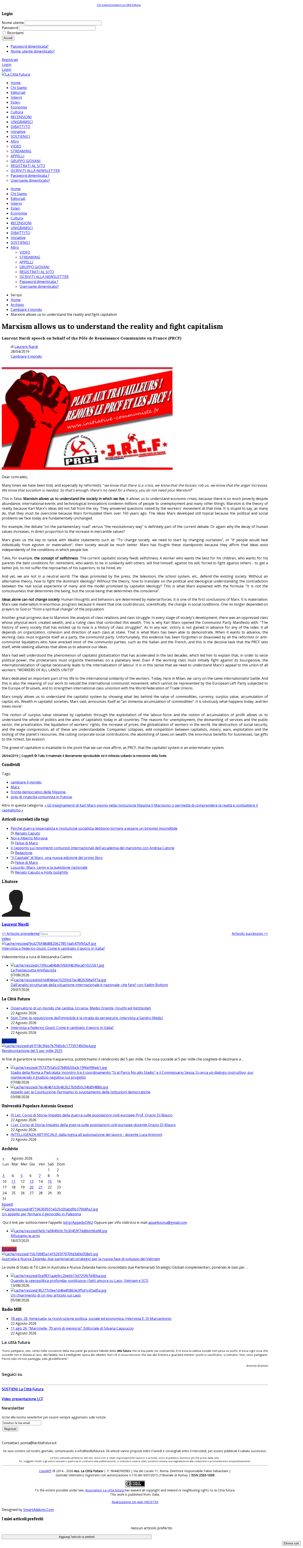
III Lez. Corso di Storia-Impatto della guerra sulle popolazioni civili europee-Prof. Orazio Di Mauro (92, 1115)
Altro (15, 247)
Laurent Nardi (26, 346)
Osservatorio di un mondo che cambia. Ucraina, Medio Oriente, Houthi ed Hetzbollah (81, 1008)
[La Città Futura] (16, 74)
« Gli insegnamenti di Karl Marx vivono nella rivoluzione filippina (97, 805)
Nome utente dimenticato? (33, 51)
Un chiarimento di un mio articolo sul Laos (46, 1295)
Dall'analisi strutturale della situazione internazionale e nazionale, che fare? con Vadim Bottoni (89, 984)
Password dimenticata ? (39, 281)
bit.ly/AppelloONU (78, 1222)
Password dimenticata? (30, 46)
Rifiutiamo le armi (25, 1235)
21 (41, 1187)
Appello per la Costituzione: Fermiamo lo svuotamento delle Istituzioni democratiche (80, 1092)
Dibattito (9, 1249)
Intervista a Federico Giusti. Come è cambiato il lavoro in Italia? (53, 948)
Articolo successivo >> (250, 933)
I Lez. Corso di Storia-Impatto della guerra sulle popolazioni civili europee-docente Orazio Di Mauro (93, 1124)
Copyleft (45, 1471)
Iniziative (18, 237)
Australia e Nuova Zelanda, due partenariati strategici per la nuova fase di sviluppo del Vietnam (81, 1258)
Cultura (17, 218)
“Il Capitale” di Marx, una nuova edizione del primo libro (57, 857)
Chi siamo (103, 5)
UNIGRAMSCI (22, 227)
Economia (19, 213)
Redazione (23, 852)
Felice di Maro (26, 843)
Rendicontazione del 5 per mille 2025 (32, 1050)
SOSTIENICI (20, 242)
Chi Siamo (19, 193)
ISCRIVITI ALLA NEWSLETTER (44, 276)
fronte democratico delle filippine (38, 792)
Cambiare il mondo (26, 309)
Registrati (10, 59)
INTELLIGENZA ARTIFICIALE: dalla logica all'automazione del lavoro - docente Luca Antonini (86, 1134)
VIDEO (25, 252)
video (6, 938)
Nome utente (13, 22)
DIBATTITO (20, 232)
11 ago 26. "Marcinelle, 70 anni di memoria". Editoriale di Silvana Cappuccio (72, 1328)
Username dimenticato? (39, 286)
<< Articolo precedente (20, 933)
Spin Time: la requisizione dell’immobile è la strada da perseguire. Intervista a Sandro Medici (87, 1017)
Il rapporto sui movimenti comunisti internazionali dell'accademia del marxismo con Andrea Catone (92, 847)
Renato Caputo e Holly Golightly (41, 872)
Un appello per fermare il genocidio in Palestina (41, 1214)
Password (10, 27)
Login (6, 64)
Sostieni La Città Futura (125, 5)
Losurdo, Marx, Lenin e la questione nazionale (49, 867)
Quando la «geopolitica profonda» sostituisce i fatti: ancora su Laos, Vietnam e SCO (79, 1280)
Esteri (15, 208)
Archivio (17, 304)
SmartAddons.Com (38, 1509)
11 (14, 1181)
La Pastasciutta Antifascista (33, 970)
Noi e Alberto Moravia (29, 838)
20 (31, 1187)
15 (50, 1181)
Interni (16, 203)
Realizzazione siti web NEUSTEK (135, 1502)
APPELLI (26, 262)
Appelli (7, 1204)
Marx (15, 787)
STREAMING (30, 257)
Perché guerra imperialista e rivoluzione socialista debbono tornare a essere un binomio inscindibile (94, 828)
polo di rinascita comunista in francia (41, 796)
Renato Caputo (27, 833)
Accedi (8, 38)
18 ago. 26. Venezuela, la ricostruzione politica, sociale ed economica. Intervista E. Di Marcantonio (91, 1318)
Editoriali (18, 198)
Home (16, 188)
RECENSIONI (21, 223)
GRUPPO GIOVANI (34, 267)
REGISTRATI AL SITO (37, 271)
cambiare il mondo (26, 782)
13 (31, 1181)
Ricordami (15, 32)
